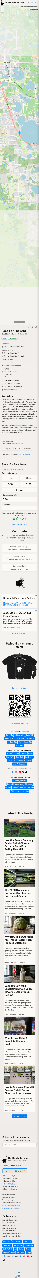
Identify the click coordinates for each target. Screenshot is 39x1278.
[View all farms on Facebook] (12, 772)
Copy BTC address (10, 1184)
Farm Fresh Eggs (24, 760)
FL (10, 454)
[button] (2, 7)
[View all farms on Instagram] (16, 772)
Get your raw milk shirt (19, 688)
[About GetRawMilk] (4, 1263)
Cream (16, 754)
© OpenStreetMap (23, 324)
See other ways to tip (11, 1186)
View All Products (19, 764)
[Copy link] (28, 327)
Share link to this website (12, 1208)
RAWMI (15, 787)
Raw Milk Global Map (15, 784)
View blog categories (9, 1200)
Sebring (14, 454)
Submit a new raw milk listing (12, 1236)
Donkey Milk (19, 738)
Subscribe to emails (9, 1194)
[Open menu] (35, 2)
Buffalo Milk (12, 742)
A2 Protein (20, 745)
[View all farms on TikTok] (26, 772)
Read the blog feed (8, 1197)
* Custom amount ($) (9, 495)
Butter (9, 754)
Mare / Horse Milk (25, 742)
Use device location (20, 791)
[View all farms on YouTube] (19, 772)
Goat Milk (29, 735)
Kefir (30, 754)
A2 (15, 1249)
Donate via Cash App (11, 1178)
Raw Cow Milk (12, 338)
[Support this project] (32, 2)
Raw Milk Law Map (27, 787)
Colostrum (12, 760)
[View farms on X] (31, 1256)
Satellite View (34, 9)
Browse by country (8, 1225)
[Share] (32, 327)
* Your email (6, 504)
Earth (3, 454)
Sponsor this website (19, 633)
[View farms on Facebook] (20, 1256)
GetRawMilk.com (18, 1158)
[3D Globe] (28, 2)
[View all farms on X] (23, 772)
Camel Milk (30, 738)
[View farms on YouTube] (28, 1256)
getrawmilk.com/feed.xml (12, 1202)
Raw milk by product (9, 1231)
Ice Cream (29, 757)
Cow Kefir (10, 757)
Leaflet (15, 324)
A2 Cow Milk (19, 735)
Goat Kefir (19, 757)
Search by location (19, 781)
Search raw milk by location (11, 1233)
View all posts (19, 1116)
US (7, 454)
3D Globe (28, 784)
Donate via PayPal (10, 1176)
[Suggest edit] (35, 327)
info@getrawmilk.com (12, 1166)
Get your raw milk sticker (19, 723)
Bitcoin (8, 787)
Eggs (29, 1253)
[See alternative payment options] (22, 518)
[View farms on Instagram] (24, 1256)
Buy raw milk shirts (10, 1189)
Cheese (23, 754)
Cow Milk (9, 735)
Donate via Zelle (9, 1181)
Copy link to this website (12, 1205)
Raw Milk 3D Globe (8, 1223)
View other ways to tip (19, 524)
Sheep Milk (9, 738)
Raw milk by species (9, 1228)
